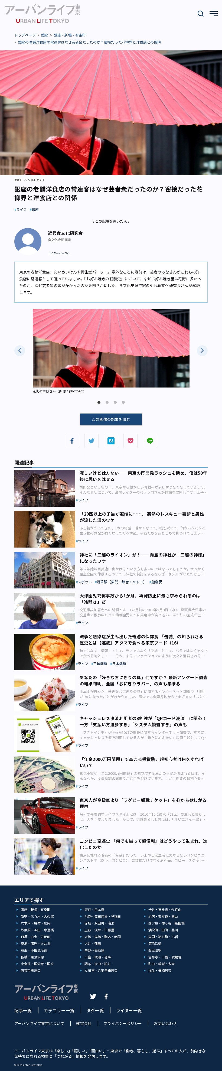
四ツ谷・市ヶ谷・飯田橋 (166, 923)
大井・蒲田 (92, 943)
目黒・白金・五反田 (36, 936)
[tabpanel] (111, 352)
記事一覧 (23, 1010)
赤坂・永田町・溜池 (99, 923)
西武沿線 (155, 950)
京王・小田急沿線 (34, 950)
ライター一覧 (129, 1010)
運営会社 (84, 1023)
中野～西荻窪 (94, 950)
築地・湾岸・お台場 (36, 943)
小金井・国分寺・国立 (37, 963)
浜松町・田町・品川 (163, 929)
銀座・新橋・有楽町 (70, 35)
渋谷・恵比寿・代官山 (164, 909)
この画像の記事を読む (111, 419)
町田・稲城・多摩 (161, 963)
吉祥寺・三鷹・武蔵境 (164, 957)
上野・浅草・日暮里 (99, 929)
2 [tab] (107, 402)
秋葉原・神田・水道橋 (37, 929)
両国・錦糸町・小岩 (163, 936)
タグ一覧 (95, 1010)
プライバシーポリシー (122, 1023)
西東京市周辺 (31, 970)
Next (202, 350)
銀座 (44, 35)
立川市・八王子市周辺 (100, 970)
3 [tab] (115, 402)
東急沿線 (155, 943)
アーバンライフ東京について (39, 1023)
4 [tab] (123, 402)
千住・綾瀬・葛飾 (97, 957)
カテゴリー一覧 (59, 1010)
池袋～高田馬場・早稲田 (102, 916)
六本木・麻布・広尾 (36, 923)
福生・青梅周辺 (159, 970)
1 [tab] (99, 402)
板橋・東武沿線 (32, 957)
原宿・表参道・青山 (163, 916)
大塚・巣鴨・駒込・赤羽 (102, 936)
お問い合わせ (165, 1023)
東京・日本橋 (94, 909)
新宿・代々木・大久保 (37, 916)
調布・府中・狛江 (97, 963)
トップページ (25, 35)
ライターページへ (59, 253)
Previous (19, 350)
